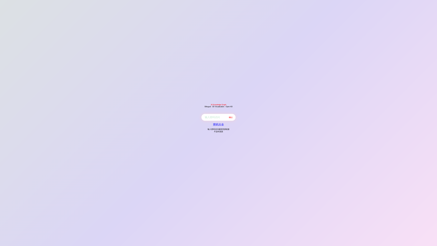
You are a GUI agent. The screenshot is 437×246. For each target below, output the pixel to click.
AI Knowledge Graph (218, 105)
